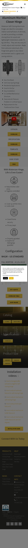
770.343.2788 (6, 13)
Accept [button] (11, 278)
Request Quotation (10, 11)
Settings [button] (5, 278)
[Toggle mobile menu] (25, 4)
